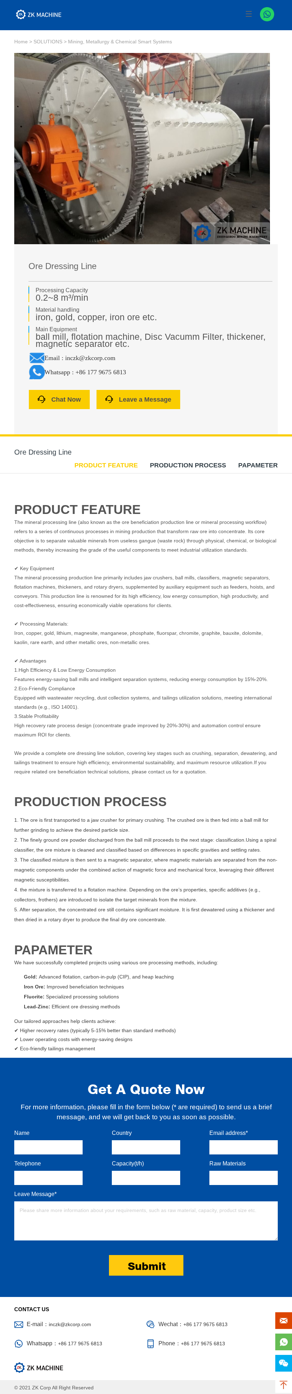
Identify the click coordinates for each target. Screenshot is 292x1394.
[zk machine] (39, 14)
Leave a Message (145, 399)
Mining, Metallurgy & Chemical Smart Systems (120, 41)
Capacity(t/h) (128, 1163)
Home (21, 41)
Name (22, 1133)
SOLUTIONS (47, 41)
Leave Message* (35, 1194)
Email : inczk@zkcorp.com (80, 357)
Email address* (228, 1133)
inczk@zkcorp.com (70, 1324)
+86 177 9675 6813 (80, 1343)
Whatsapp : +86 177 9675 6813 (85, 372)
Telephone (27, 1163)
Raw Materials (227, 1163)
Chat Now (66, 399)
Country (122, 1133)
